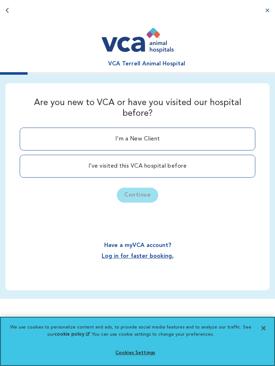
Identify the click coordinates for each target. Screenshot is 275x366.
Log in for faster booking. (138, 256)
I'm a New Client (137, 139)
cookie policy (72, 334)
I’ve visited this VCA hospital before (137, 166)
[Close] (263, 328)
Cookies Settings (135, 353)
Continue (137, 195)
